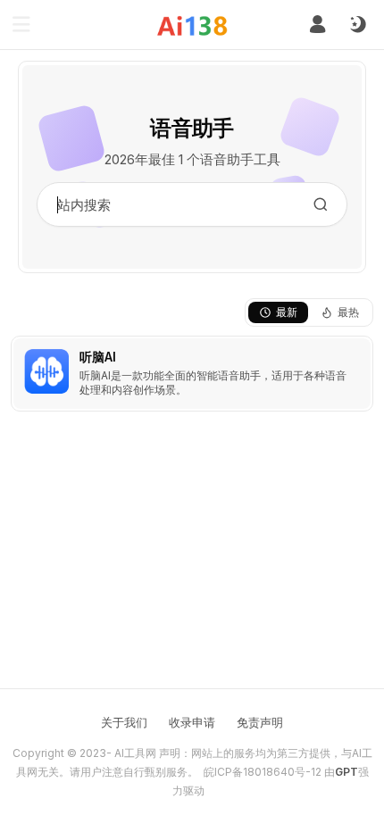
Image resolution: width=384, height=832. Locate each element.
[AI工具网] (192, 25)
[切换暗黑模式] (357, 25)
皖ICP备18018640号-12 (262, 771)
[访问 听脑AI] (46, 371)
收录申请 (192, 722)
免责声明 (260, 722)
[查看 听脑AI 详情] (192, 373)
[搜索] (320, 204)
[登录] (317, 24)
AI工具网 (135, 753)
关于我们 (124, 722)
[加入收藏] (355, 353)
